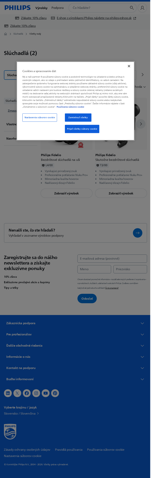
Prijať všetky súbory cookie (81, 129)
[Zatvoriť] (127, 66)
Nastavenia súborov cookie (38, 117)
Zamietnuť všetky (76, 117)
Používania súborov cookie (69, 107)
